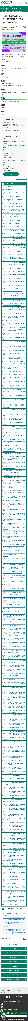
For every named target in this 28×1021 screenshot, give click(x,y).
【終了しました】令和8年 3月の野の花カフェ (14, 233)
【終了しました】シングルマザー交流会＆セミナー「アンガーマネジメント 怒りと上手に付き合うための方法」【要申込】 (14, 329)
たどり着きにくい (9, 170)
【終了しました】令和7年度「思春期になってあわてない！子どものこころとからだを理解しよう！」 (14, 247)
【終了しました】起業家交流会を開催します (13, 350)
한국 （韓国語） (13, 966)
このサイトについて (5, 989)
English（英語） (14, 957)
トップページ (3, 6)
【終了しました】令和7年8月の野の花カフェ (14, 288)
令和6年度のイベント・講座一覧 (11, 320)
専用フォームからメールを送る (14, 130)
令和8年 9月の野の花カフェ (10, 186)
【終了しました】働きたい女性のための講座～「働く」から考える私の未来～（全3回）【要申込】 (14, 309)
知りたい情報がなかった (10, 157)
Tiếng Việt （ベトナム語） (13, 970)
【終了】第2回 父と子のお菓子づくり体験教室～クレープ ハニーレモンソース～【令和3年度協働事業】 (14, 684)
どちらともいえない (9, 153)
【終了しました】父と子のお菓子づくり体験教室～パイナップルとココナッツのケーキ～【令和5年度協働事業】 (14, 515)
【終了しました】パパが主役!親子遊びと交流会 (14, 822)
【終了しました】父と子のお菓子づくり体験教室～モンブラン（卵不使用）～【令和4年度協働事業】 (14, 577)
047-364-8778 (12, 125)
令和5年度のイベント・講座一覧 (11, 432)
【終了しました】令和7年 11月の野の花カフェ (14, 268)
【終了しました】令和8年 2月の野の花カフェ (14, 236)
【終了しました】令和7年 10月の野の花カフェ (14, 278)
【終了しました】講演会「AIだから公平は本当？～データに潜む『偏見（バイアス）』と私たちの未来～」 (14, 211)
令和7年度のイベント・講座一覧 (11, 223)
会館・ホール (18, 6)
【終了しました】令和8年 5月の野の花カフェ (14, 220)
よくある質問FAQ (12, 948)
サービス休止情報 (16, 990)
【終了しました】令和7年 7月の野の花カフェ (14, 298)
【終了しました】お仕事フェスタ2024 (12, 371)
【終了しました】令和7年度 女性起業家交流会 (14, 254)
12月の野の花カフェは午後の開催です (12, 475)
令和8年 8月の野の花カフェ (10, 189)
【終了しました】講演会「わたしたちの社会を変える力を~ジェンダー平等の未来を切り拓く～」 (14, 428)
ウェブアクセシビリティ (6, 990)
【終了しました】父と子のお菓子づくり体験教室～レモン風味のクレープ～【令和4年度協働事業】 (14, 598)
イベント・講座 (4, 9)
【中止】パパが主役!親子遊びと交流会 (12, 760)
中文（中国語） (13, 961)
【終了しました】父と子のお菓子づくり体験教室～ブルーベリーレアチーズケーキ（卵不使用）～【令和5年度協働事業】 (14, 546)
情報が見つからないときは (13, 952)
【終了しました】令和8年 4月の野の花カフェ (14, 226)
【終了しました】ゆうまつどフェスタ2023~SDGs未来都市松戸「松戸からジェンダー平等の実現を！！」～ (14, 505)
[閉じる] (1, 1011)
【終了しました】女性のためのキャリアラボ (13, 271)
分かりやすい (8, 151)
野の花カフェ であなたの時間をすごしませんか (14, 904)
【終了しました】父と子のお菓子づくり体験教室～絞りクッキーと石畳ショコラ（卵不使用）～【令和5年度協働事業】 (14, 458)
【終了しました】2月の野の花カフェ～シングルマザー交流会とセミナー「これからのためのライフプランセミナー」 (14, 450)
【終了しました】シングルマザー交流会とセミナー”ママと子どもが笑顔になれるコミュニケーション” (14, 555)
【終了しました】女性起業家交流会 (11, 775)
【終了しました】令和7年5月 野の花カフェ (13, 313)
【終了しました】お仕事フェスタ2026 (12, 203)
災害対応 (5, 926)
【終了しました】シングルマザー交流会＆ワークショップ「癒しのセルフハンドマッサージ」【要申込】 (14, 363)
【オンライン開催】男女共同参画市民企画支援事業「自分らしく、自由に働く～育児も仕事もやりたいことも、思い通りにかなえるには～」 (14, 733)
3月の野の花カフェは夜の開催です (11, 445)
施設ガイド (11, 6)
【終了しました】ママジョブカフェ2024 (13, 374)
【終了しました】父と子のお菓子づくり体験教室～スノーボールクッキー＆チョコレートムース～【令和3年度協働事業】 (14, 657)
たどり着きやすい (9, 166)
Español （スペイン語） (14, 974)
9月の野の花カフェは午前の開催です (12, 500)
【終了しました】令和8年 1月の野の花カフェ (14, 243)
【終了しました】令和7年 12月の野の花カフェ (14, 251)
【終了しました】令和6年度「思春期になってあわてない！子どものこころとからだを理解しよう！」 (14, 391)
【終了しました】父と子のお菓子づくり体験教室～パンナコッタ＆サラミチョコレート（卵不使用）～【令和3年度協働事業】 (14, 634)
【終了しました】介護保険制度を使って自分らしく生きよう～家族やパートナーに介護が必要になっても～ (14, 840)
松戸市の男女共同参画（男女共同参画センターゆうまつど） (11, 8)
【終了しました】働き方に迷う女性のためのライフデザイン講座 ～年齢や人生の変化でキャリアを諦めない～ (14, 216)
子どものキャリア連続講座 (9, 883)
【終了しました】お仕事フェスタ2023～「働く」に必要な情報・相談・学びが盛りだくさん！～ (14, 492)
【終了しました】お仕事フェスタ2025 (12, 291)
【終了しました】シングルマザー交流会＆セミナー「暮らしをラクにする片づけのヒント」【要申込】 (14, 264)
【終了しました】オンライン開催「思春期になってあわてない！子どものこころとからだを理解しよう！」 (14, 752)
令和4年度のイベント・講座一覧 (11, 550)
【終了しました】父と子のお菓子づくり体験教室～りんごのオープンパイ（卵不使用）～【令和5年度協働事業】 (14, 482)
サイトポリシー (14, 989)
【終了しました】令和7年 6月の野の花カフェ (15, 300)
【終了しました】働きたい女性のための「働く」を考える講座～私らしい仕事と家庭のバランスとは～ (14, 441)
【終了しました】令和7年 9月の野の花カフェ (14, 285)
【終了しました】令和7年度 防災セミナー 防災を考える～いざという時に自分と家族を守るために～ (14, 259)
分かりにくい (8, 155)
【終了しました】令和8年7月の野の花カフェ (14, 196)
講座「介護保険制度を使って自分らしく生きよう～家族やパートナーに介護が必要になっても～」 (14, 888)
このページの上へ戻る (21, 179)
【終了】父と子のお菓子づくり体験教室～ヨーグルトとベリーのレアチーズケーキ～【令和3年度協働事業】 (14, 698)
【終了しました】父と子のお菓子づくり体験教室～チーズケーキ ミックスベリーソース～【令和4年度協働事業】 (14, 615)
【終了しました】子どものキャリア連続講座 (13, 848)
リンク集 (3, 992)
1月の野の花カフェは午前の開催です (12, 453)
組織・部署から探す (8, 1016)
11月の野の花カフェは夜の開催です (11, 477)
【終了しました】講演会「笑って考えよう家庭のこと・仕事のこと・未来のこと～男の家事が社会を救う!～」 (14, 810)
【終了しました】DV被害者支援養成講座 (13, 581)
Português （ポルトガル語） (14, 979)
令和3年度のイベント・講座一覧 (11, 611)
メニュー (25, 3)
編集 (25, 938)
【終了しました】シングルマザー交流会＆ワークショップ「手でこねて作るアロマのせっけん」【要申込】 (14, 406)
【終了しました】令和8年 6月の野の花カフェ (14, 206)
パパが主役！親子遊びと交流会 (10, 876)
